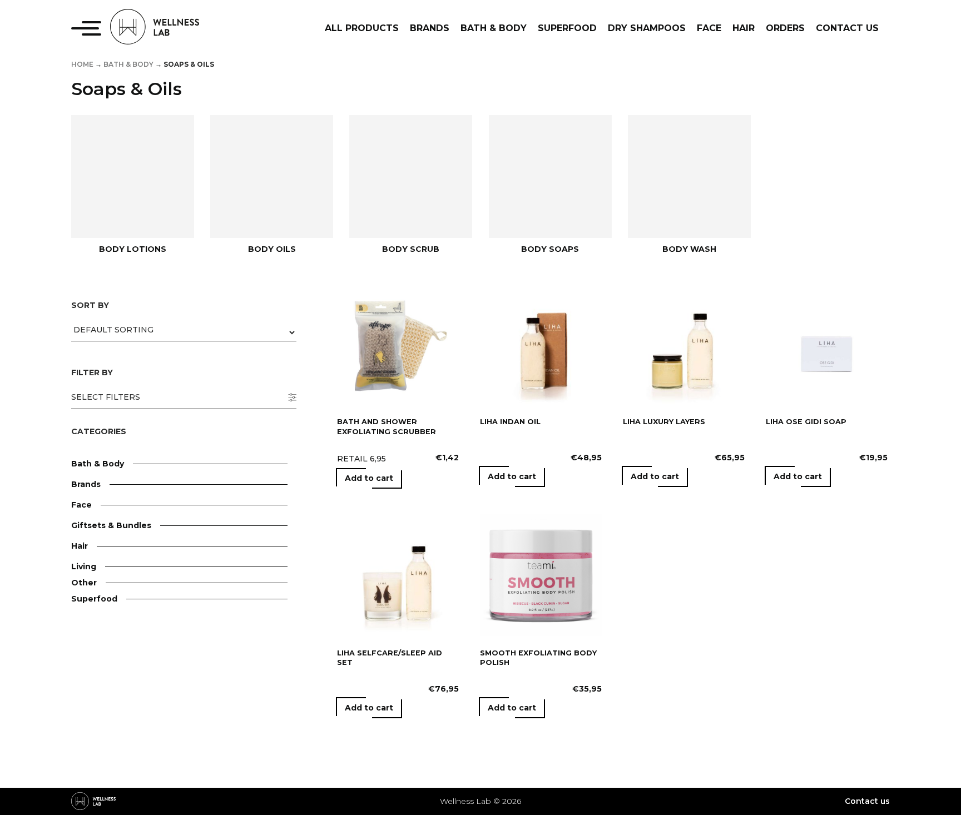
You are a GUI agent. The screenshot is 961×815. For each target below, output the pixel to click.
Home (82, 64)
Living (83, 566)
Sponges (127, 714)
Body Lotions (132, 249)
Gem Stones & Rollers (153, 763)
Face (81, 505)
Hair (79, 546)
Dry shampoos (139, 610)
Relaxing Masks (141, 779)
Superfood (94, 599)
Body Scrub (410, 249)
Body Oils (272, 249)
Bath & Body (128, 64)
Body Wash (689, 249)
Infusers (126, 647)
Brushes (126, 747)
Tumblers (129, 679)
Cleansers (130, 553)
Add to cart (369, 478)
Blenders (128, 631)
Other (84, 583)
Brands (86, 484)
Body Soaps (550, 249)
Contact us (867, 801)
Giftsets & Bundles (111, 525)
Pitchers (127, 663)
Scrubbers (130, 698)
